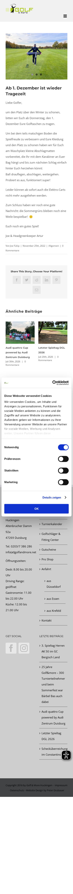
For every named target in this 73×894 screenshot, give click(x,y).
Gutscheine (49, 549)
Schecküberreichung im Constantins (54, 751)
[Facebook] (11, 648)
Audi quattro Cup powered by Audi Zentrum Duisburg (18, 352)
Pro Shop (47, 559)
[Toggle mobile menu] (65, 16)
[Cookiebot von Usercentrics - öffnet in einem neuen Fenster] (52, 382)
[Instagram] (24, 648)
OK (36, 508)
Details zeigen (51, 497)
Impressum (61, 785)
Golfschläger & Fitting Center (51, 536)
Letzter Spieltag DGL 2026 (51, 736)
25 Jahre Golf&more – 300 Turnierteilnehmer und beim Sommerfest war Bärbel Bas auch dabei (53, 684)
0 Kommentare (16, 363)
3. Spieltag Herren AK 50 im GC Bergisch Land (53, 651)
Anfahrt (46, 569)
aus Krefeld (54, 611)
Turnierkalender (52, 524)
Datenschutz (17, 790)
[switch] (63, 459)
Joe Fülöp (14, 245)
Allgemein (53, 245)
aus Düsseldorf (54, 583)
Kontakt (46, 620)
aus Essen (53, 599)
